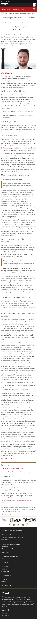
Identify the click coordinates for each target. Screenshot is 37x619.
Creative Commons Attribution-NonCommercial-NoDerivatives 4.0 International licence (16, 500)
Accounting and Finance (8, 535)
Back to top (5, 514)
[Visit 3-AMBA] (28, 520)
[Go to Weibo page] (23, 525)
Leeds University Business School (12, 9)
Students (4, 581)
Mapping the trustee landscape (14, 468)
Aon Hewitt (14, 139)
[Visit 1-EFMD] (4, 520)
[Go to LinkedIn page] (14, 525)
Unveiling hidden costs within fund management (19, 472)
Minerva (4, 579)
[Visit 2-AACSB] (14, 520)
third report (8, 76)
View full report (6, 73)
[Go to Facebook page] (10, 525)
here (5, 493)
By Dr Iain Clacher (18, 30)
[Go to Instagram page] (27, 525)
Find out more (6, 615)
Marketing (5, 546)
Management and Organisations (11, 544)
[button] (34, 9)
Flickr (3, 559)
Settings (4, 613)
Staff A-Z (4, 569)
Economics (5, 539)
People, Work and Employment (10, 549)
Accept (5, 610)
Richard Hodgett (8, 148)
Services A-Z (5, 567)
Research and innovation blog (10, 557)
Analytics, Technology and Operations (12, 537)
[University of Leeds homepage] (34, 5)
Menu (5, 5)
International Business (8, 542)
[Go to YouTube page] (18, 525)
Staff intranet (5, 571)
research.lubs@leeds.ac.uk (13, 488)
